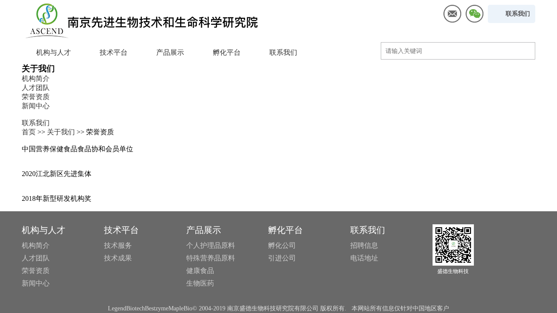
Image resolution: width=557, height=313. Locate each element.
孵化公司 (282, 245)
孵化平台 (227, 52)
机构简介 (36, 78)
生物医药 (200, 283)
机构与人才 (53, 52)
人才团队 (36, 87)
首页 (29, 132)
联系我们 (283, 52)
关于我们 (61, 132)
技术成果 (118, 258)
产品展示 (170, 52)
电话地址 (364, 258)
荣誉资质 (36, 96)
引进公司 (282, 258)
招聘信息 (364, 245)
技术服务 (118, 245)
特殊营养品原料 (210, 258)
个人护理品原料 (210, 245)
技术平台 (114, 52)
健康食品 (200, 270)
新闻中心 (36, 106)
